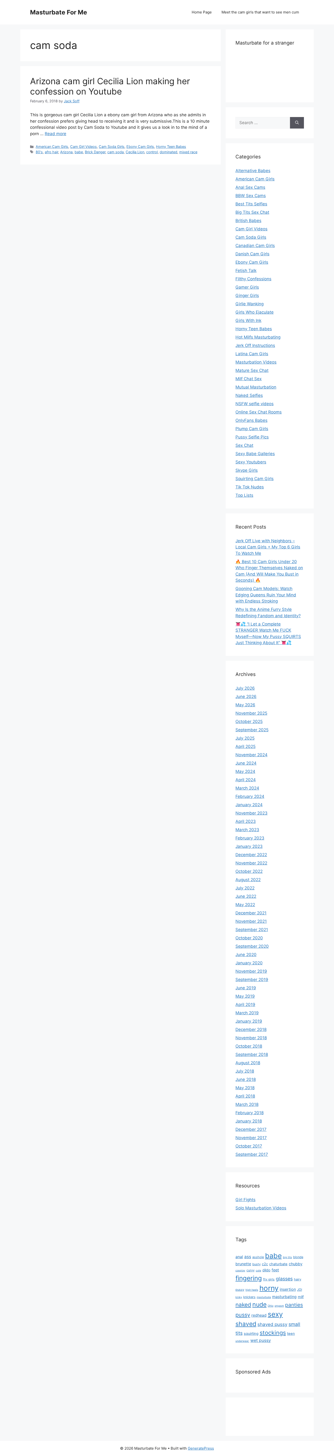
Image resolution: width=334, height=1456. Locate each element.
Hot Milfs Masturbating (257, 337)
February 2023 (249, 838)
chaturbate (278, 1264)
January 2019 (248, 1021)
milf (301, 1297)
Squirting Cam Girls (254, 478)
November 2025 (251, 713)
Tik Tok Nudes (249, 487)
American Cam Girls (52, 146)
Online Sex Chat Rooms (258, 412)
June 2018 (245, 1079)
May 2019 (245, 996)
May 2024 (245, 771)
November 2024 (251, 754)
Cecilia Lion (135, 152)
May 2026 (245, 704)
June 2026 (245, 696)
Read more (55, 133)
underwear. (242, 1341)
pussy (242, 1315)
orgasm (279, 1305)
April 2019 (245, 1004)
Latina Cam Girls (251, 353)
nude (259, 1304)
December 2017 (251, 1129)
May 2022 (245, 904)
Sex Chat (244, 445)
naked (243, 1304)
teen (291, 1333)
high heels (251, 1289)
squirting (251, 1333)
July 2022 (245, 888)
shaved (245, 1323)
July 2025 (245, 738)
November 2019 (251, 971)
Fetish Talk (245, 270)
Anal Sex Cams (250, 187)
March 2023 (247, 829)
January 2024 (249, 804)
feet (275, 1269)
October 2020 (249, 937)
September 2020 (252, 946)
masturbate (264, 1297)
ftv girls (269, 1279)
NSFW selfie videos (254, 403)
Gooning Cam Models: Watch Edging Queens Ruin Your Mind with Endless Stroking (265, 595)
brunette (243, 1263)
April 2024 (245, 779)
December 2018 (251, 1029)
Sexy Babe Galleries (255, 453)
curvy (250, 1270)
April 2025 (245, 746)
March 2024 (247, 788)
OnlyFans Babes (251, 420)
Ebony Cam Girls (140, 146)
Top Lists (244, 495)
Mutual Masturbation (255, 387)
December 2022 (251, 854)
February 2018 (249, 1112)
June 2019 (245, 987)
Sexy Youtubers (250, 462)
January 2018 (248, 1121)
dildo (266, 1270)
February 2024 (249, 796)
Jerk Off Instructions (255, 345)
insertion (288, 1289)
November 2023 (251, 813)
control (152, 152)
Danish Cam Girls (252, 253)
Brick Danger (95, 152)
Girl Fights (245, 1199)
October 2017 (248, 1146)
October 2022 (249, 871)
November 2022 (251, 863)
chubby (295, 1263)
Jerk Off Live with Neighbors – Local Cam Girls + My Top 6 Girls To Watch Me (267, 547)
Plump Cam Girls (251, 428)
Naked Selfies (249, 395)
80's (39, 152)
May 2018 (245, 1087)
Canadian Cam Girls (255, 245)
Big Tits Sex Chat (252, 212)
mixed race (188, 152)
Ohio (270, 1305)
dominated (168, 152)
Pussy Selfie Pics (252, 437)
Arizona (66, 152)
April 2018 (245, 1096)
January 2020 (249, 962)
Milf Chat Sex (248, 378)
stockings (273, 1332)
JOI (299, 1289)
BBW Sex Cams (250, 195)
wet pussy (260, 1340)
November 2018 (251, 1037)
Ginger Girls (247, 295)
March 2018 (246, 1104)
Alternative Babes (252, 170)
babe (79, 152)
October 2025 (249, 721)
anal (239, 1256)
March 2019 (247, 1012)
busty (256, 1264)
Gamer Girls (247, 287)
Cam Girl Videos (83, 146)
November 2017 (251, 1137)
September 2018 (251, 1054)
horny (268, 1288)
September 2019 (251, 979)
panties (294, 1305)
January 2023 (249, 846)
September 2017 (251, 1154)
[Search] (297, 123)
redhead (259, 1315)
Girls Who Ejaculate (254, 312)
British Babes (248, 220)
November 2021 (251, 921)
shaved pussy (272, 1324)
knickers (249, 1297)
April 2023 (245, 821)
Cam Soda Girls (111, 146)
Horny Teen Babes (171, 146)
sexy (275, 1314)
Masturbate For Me (58, 12)
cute (258, 1270)
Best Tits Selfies (251, 203)
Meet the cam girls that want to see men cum (260, 12)
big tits (287, 1257)
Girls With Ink (248, 320)
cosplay (240, 1270)
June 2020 (245, 954)
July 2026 (245, 688)
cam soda (115, 152)
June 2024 (245, 763)
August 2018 (247, 1062)
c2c (265, 1264)
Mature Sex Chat (251, 370)
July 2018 (244, 1071)
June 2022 (245, 896)
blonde (298, 1257)
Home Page (202, 12)
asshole (258, 1257)
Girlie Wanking (249, 303)
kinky (238, 1297)
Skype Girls (246, 470)
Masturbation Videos (256, 362)
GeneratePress (201, 1448)
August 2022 (248, 879)
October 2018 (248, 1046)
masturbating (284, 1296)
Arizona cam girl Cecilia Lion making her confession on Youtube (110, 86)
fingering (248, 1278)
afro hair (51, 152)
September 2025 (251, 729)
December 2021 (251, 913)
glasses (284, 1279)
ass (247, 1256)
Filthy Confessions (253, 278)
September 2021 (251, 929)
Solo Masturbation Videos (260, 1208)
